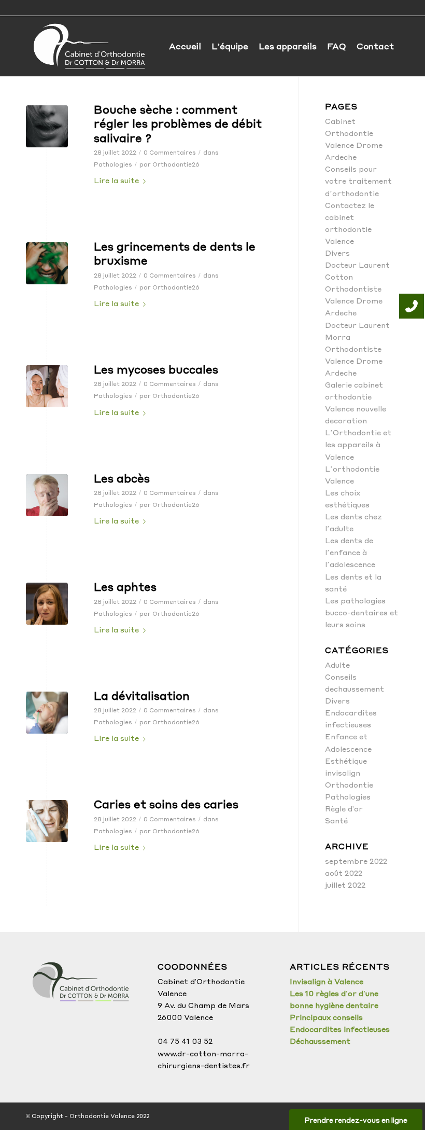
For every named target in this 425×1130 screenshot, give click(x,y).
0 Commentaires (170, 152)
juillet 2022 (345, 884)
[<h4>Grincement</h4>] (47, 263)
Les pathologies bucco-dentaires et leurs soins (361, 612)
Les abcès (122, 478)
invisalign (342, 772)
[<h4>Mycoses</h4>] (47, 386)
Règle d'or (344, 808)
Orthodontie (349, 784)
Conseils (341, 676)
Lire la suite (116, 180)
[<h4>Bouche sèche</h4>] (47, 126)
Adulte (337, 664)
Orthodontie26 (176, 164)
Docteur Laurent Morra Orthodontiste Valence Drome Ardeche (357, 348)
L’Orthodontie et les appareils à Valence (358, 444)
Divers (337, 252)
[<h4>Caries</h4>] (47, 821)
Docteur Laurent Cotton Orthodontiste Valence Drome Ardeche (357, 288)
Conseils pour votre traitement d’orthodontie (358, 180)
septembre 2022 (356, 860)
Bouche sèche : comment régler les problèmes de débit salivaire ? (178, 123)
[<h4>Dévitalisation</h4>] (47, 713)
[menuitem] (185, 46)
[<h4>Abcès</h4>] (47, 495)
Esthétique (346, 760)
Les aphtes (125, 587)
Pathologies (113, 164)
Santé (336, 820)
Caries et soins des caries (166, 804)
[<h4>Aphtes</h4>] (47, 604)
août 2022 (343, 872)
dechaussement (354, 688)
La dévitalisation (142, 695)
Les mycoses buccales (156, 369)
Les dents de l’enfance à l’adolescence (350, 552)
